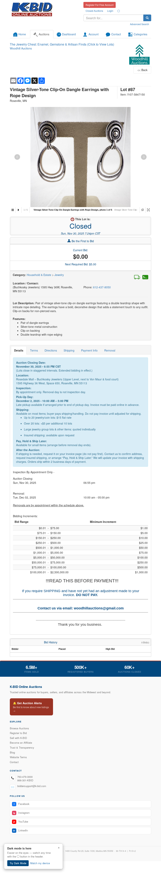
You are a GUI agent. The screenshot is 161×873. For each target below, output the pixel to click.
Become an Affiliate (21, 742)
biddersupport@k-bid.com (31, 786)
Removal (109, 350)
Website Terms (18, 757)
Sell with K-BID (18, 738)
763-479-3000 (25, 777)
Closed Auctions (94, 10)
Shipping (69, 350)
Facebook (21, 804)
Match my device (40, 863)
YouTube (20, 821)
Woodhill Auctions (21, 48)
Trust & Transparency (22, 747)
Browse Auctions (19, 728)
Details (18, 350)
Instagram (21, 813)
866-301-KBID (25, 780)
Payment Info (89, 350)
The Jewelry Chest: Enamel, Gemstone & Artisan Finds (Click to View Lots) (62, 44)
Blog (12, 752)
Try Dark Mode (18, 863)
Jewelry (59, 275)
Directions (51, 350)
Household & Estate (39, 275)
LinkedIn (20, 830)
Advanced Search (139, 24)
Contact (14, 762)
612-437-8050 (102, 287)
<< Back (142, 70)
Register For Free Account (99, 4)
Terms (34, 350)
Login (110, 10)
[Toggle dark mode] (118, 11)
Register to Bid (18, 733)
